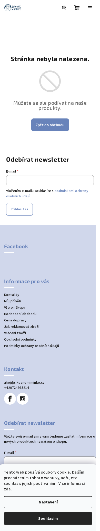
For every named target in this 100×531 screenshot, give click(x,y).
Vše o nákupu (14, 307)
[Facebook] (10, 399)
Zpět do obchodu (50, 125)
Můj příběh (12, 301)
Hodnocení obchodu (20, 314)
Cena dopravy (15, 320)
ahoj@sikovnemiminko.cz (24, 382)
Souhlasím (48, 518)
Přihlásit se (19, 209)
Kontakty (11, 294)
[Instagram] (22, 399)
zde (7, 489)
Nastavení (48, 502)
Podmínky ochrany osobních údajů (31, 345)
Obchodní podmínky (20, 339)
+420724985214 (16, 387)
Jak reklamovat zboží (21, 326)
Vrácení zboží (15, 333)
